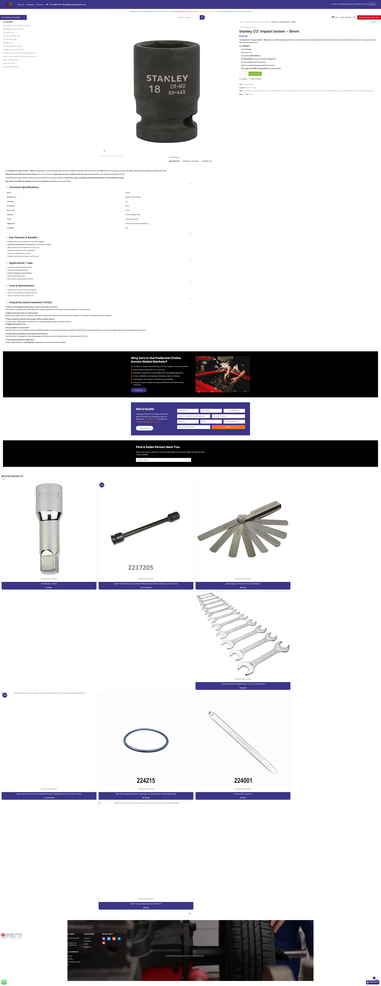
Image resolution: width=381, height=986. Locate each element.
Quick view (94, 489)
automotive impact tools (279, 90)
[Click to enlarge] (104, 150)
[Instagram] (114, 938)
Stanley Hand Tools (251, 22)
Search (202, 17)
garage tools (292, 90)
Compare (244, 79)
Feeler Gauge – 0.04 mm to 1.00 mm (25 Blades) (243, 584)
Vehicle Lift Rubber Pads (10, 60)
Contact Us (139, 390)
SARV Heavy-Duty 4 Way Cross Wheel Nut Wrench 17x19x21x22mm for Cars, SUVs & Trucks (49, 794)
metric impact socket (315, 90)
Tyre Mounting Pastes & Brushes (13, 49)
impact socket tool (302, 90)
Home (241, 22)
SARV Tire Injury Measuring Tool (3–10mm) (146, 904)
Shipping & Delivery (191, 161)
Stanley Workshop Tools (10, 67)
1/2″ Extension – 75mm (49, 584)
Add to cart (255, 73)
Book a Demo (144, 428)
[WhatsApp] (252, 94)
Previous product (372, 22)
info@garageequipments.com (74, 4)
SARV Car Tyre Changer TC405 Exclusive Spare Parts (19, 53)
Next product (376, 22)
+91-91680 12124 (150, 419)
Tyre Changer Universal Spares (12, 46)
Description (174, 161)
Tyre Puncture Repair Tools (11, 36)
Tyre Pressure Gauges (10, 39)
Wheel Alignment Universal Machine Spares (16, 25)
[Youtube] (103, 942)
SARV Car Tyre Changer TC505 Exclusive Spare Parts (19, 56)
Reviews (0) (207, 161)
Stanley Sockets (264, 22)
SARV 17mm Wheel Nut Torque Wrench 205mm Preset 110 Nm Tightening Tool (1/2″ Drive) (146, 584)
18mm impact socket (264, 90)
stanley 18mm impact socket (350, 90)
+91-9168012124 (53, 4)
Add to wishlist (256, 79)
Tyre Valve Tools (8, 42)
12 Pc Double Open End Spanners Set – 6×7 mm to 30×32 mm (243, 684)
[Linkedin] (119, 938)
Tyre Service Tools (8, 32)
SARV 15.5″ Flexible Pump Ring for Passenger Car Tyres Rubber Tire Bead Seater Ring (146, 794)
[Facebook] (245, 94)
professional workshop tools (332, 90)
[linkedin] (250, 94)
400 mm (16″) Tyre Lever (243, 794)
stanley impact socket (367, 90)
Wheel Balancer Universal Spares (13, 29)
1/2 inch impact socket (250, 90)
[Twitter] (247, 94)
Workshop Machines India (369, 17)
